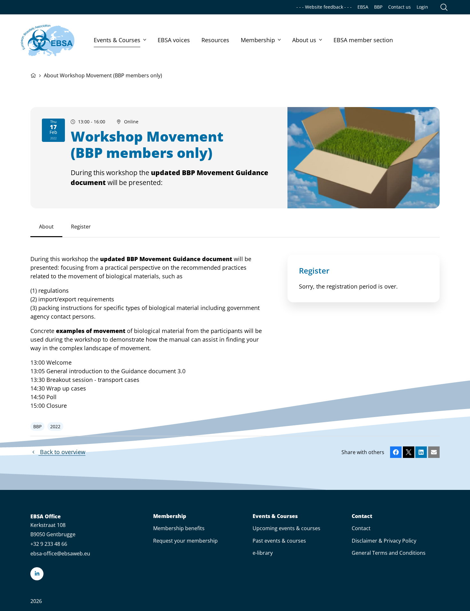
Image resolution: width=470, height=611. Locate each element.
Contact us (399, 7)
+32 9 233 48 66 (48, 543)
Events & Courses (117, 40)
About (46, 226)
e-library (263, 552)
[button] (396, 452)
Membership (258, 40)
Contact (362, 516)
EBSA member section (363, 40)
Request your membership (185, 540)
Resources (215, 40)
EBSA (362, 7)
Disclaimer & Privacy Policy (384, 540)
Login (422, 7)
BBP (378, 7)
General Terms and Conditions (389, 552)
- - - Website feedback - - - (324, 7)
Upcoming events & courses (286, 528)
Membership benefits (179, 528)
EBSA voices (174, 40)
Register (81, 226)
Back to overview (61, 452)
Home (33, 75)
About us (304, 40)
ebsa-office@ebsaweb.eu (60, 553)
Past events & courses (279, 540)
